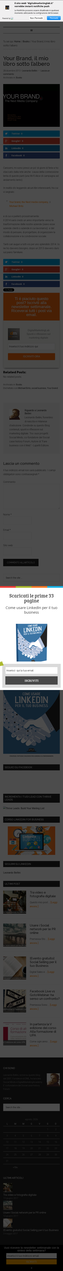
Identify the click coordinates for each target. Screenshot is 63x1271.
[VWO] (14, 18)
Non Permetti (36, 18)
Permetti (54, 18)
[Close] (59, 587)
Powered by (6, 18)
